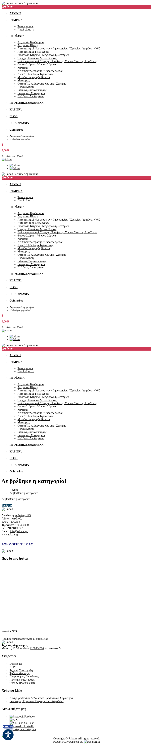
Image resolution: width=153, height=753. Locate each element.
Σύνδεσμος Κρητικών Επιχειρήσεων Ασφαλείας (37, 701)
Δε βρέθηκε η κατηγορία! (24, 493)
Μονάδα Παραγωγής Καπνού (34, 77)
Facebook (29, 716)
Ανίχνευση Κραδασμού (31, 42)
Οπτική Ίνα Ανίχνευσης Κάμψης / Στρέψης (42, 83)
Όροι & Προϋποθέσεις (22, 682)
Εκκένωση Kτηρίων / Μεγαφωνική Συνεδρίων (43, 54)
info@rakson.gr (19, 531)
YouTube (28, 722)
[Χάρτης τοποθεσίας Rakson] (76, 595)
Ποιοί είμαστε (26, 29)
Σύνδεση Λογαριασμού (20, 139)
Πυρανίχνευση (26, 86)
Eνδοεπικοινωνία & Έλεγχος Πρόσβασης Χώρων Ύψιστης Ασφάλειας (57, 61)
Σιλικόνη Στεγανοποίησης (32, 90)
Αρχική (14, 489)
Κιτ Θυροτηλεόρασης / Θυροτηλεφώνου (40, 70)
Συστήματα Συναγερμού (31, 93)
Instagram (30, 729)
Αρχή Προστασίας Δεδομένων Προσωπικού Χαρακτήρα (41, 698)
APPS (13, 666)
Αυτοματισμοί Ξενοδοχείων (33, 51)
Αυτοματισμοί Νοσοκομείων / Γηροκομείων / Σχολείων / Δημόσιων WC (59, 48)
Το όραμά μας (25, 26)
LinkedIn (28, 726)
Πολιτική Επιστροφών (22, 679)
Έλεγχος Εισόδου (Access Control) (37, 58)
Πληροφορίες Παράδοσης (24, 676)
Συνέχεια (7, 505)
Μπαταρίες (24, 80)
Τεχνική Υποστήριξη (21, 670)
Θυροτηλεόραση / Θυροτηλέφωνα (37, 64)
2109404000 (22, 524)
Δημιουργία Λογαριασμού (22, 136)
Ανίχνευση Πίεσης (28, 45)
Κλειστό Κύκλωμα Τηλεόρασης (36, 74)
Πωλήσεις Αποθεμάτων (31, 96)
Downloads (16, 663)
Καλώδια (22, 67)
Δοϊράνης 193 (23, 515)
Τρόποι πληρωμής (20, 673)
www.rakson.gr (10, 534)
